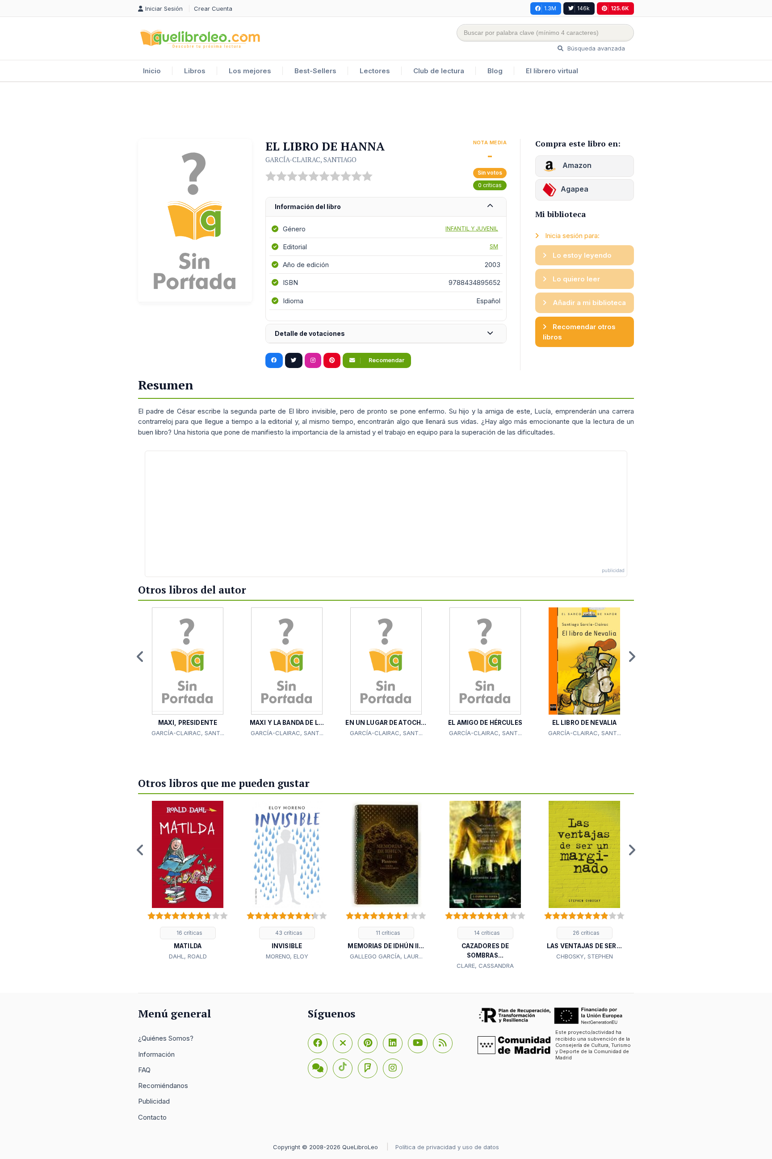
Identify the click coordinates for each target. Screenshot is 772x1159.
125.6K (620, 8)
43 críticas (288, 932)
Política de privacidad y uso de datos (447, 1147)
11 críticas (387, 932)
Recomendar (385, 360)
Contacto (152, 1117)
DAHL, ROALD (188, 956)
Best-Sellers (315, 71)
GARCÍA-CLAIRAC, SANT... (187, 732)
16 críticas (188, 932)
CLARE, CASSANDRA (485, 965)
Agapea (574, 188)
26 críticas (585, 932)
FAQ (144, 1070)
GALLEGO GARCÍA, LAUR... (386, 956)
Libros (195, 71)
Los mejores (250, 71)
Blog (495, 71)
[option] (187, 672)
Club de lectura (438, 71)
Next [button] (631, 656)
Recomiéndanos (163, 1085)
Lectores (375, 71)
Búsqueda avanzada (595, 48)
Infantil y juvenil (471, 228)
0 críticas (490, 185)
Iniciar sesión (165, 8)
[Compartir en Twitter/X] (293, 360)
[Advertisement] (386, 111)
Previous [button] (140, 656)
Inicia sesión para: (571, 235)
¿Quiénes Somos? (165, 1038)
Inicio (152, 71)
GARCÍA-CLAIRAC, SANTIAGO (311, 159)
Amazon (576, 165)
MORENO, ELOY (287, 956)
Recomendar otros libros (579, 331)
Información (156, 1054)
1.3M (550, 8)
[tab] (386, 207)
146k (583, 8)
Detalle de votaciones (310, 333)
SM (494, 246)
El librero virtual (552, 71)
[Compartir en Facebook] (274, 360)
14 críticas (486, 932)
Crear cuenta (213, 8)
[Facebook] (317, 1043)
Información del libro (308, 206)
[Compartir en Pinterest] (331, 360)
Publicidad (154, 1101)
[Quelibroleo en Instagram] (313, 360)
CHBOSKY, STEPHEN (584, 956)
